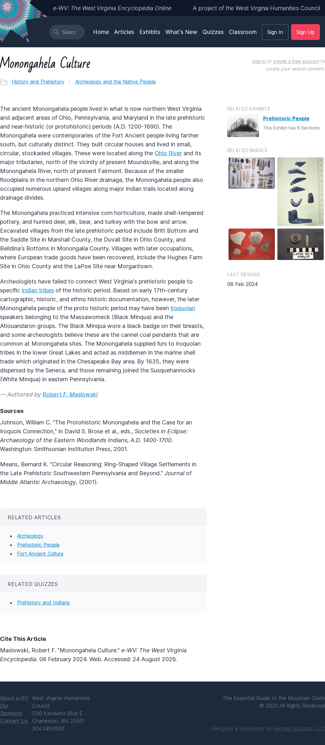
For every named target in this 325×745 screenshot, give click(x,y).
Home (101, 32)
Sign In (275, 32)
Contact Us (14, 721)
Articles (124, 32)
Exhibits (149, 32)
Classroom (243, 32)
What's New (181, 32)
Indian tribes (38, 290)
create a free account (296, 61)
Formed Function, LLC (299, 728)
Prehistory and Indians (43, 602)
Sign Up (305, 32)
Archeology (30, 536)
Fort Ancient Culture (40, 553)
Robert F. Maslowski (70, 394)
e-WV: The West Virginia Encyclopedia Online (112, 8)
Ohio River (168, 153)
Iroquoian (182, 308)
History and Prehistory (38, 81)
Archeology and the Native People (115, 81)
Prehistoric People (38, 545)
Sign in (259, 61)
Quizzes (213, 32)
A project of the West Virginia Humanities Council (256, 8)
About (14, 698)
